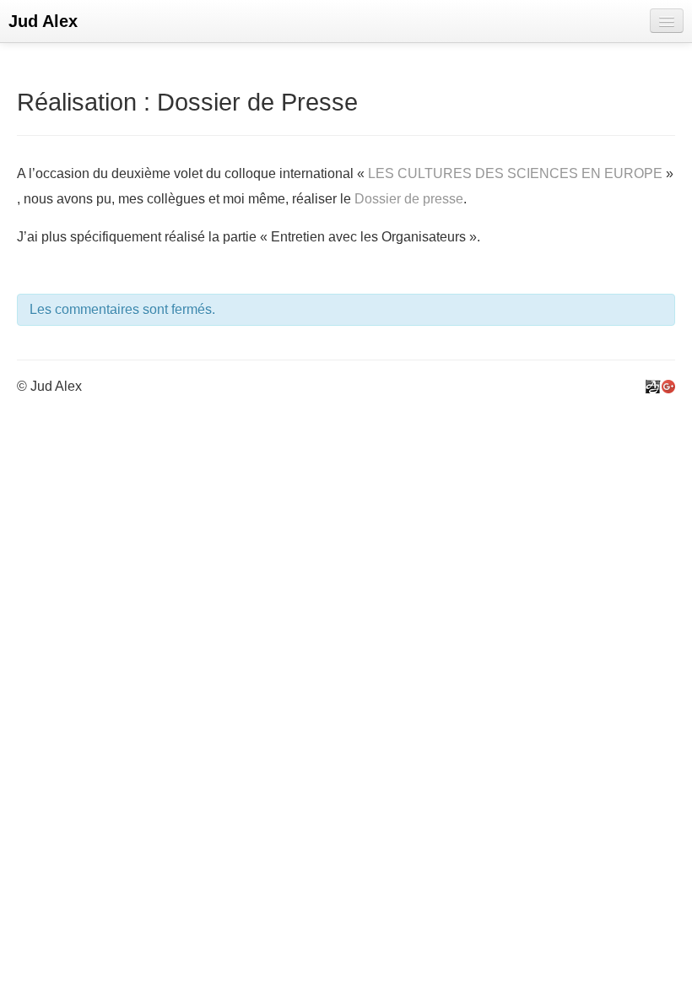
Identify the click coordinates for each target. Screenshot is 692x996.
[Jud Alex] (653, 386)
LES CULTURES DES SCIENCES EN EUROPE (515, 173)
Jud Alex (43, 21)
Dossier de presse (408, 199)
